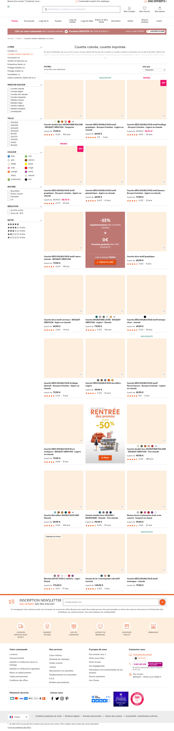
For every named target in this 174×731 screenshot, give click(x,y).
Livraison (13, 655)
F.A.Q (51, 679)
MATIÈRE (12, 187)
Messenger (142, 658)
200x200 (15, 131)
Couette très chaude (19, 95)
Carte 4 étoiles (55, 656)
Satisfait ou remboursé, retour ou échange (24, 663)
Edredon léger (17, 103)
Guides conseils (56, 663)
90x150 (14, 134)
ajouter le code (157, 31)
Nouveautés (29, 21)
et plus (22, 228)
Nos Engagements (97, 666)
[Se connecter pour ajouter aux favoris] (80, 116)
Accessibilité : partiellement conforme (141, 716)
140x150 (14, 140)
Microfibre (15, 191)
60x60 (13, 143)
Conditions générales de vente (49, 716)
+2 (73, 122)
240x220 (14, 125)
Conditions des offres (19, 681)
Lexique (52, 667)
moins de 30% (17, 213)
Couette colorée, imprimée (19, 54)
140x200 (14, 123)
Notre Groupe (95, 662)
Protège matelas (15, 68)
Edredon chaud (17, 100)
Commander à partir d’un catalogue (94, 1)
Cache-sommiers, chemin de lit (20, 78)
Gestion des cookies (113, 716)
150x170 (14, 137)
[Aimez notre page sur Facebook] (52, 700)
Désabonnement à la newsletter (62, 675)
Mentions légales (72, 716)
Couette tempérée (18, 97)
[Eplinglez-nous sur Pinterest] (67, 700)
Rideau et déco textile (101, 21)
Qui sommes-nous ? (97, 655)
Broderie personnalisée (59, 683)
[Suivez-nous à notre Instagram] (62, 700)
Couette (11, 51)
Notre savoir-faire (96, 658)
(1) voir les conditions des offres (19, 727)
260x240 (14, 128)
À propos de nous (98, 650)
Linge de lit (43, 21)
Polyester (15, 197)
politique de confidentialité (104, 612)
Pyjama (58, 21)
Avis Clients (94, 681)
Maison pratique (144, 21)
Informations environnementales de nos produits (106, 671)
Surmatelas (12, 75)
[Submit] (46, 9)
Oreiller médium (17, 106)
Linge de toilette (72, 21)
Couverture (12, 58)
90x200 (14, 145)
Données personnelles (92, 716)
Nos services (55, 650)
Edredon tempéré (18, 109)
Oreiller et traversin (16, 61)
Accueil (10, 38)
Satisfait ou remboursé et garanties (25, 669)
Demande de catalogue (59, 659)
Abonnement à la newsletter (61, 671)
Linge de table (87, 21)
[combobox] (81, 9)
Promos (15, 21)
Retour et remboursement (20, 673)
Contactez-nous (137, 650)
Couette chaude (17, 89)
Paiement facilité (17, 658)
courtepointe (16, 112)
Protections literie (15, 65)
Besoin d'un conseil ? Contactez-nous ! (24, 1)
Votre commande (18, 650)
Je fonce (105, 458)
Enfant (130, 21)
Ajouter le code (106, 262)
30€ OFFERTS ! (157, 1)
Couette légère (17, 92)
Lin (12, 200)
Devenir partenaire (97, 677)
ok (162, 602)
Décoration (116, 21)
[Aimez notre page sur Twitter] (57, 700)
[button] (18, 717)
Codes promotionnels (19, 677)
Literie (159, 21)
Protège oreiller (14, 71)
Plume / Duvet (17, 194)
